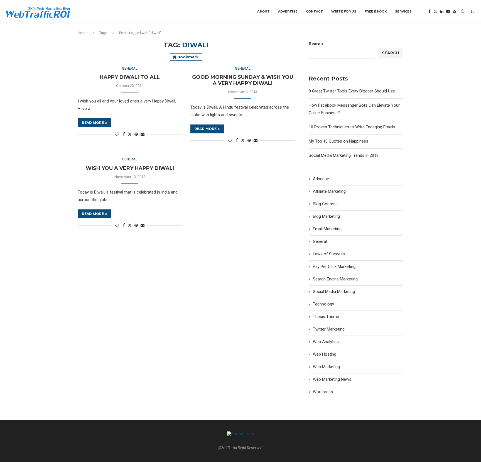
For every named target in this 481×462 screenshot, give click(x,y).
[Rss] (454, 11)
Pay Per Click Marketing (334, 266)
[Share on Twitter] (130, 134)
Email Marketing (327, 228)
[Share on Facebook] (124, 134)
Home (82, 33)
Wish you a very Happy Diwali (130, 168)
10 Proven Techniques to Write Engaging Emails (352, 126)
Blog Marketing (326, 216)
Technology (323, 304)
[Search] (463, 11)
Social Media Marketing (334, 291)
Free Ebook (376, 11)
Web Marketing (326, 366)
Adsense (321, 178)
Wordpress (323, 391)
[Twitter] (435, 11)
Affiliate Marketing (329, 191)
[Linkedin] (441, 11)
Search (316, 43)
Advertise (288, 11)
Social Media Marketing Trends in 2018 (344, 155)
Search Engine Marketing (335, 279)
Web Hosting (324, 354)
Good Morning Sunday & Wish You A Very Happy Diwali (242, 80)
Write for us (343, 11)
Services (403, 11)
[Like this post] (117, 134)
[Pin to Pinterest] (136, 134)
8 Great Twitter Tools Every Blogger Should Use (352, 91)
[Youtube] (448, 11)
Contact (314, 11)
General (320, 241)
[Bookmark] (472, 11)
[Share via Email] (142, 134)
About (263, 11)
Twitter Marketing (329, 329)
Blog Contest (325, 203)
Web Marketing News (332, 379)
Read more (93, 123)
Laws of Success (329, 253)
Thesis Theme (326, 316)
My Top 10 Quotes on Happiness (338, 141)
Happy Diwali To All (130, 77)
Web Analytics (326, 341)
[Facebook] (429, 11)
